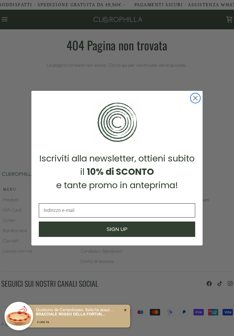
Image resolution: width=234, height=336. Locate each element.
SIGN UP (117, 229)
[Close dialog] (195, 98)
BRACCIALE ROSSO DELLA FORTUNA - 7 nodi (71, 314)
